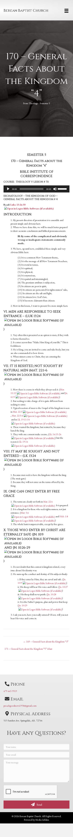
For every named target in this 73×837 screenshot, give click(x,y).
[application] (36, 188)
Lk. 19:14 (23, 441)
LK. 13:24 (30, 456)
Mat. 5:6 (25, 512)
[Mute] (55, 189)
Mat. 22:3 (17, 411)
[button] (36, 805)
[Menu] (66, 10)
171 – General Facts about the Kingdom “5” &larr (28, 648)
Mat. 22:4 (48, 501)
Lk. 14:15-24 (55, 434)
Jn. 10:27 (63, 586)
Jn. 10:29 (23, 605)
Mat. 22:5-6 (17, 415)
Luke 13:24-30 (17, 204)
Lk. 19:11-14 (24, 419)
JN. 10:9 (38, 534)
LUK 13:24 (33, 316)
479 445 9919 (10, 691)
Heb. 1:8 (64, 516)
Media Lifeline (42, 819)
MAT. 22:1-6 (38, 370)
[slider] (63, 188)
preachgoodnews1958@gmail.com (20, 705)
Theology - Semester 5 (39, 103)
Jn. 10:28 (51, 594)
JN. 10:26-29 (21, 547)
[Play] (8, 189)
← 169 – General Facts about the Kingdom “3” (45, 641)
